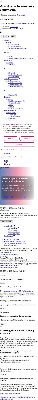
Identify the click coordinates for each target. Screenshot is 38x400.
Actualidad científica (11, 79)
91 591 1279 (14, 27)
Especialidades (9, 111)
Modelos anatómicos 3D (16, 101)
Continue (3, 374)
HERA (10, 57)
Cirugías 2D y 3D (14, 103)
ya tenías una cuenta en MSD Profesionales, (16, 291)
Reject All (10, 138)
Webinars (7, 60)
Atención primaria (14, 116)
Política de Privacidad (11, 239)
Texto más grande (14, 232)
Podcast (11, 107)
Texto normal (12, 230)
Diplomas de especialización (17, 48)
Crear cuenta (21, 15)
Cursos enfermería (14, 46)
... (4, 163)
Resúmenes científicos (15, 86)
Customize (19, 144)
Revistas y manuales (15, 83)
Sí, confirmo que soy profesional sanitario (14, 397)
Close (13, 36)
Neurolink (11, 73)
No (4, 283)
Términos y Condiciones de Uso (15, 243)
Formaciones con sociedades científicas (21, 58)
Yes (1, 283)
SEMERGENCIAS (15, 75)
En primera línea (13, 77)
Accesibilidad (9, 226)
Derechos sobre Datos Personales (15, 241)
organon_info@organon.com (25, 23)
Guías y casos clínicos (15, 108)
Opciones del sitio (6, 221)
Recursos (7, 97)
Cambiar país (8, 236)
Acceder (7, 153)
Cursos (6, 40)
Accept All (27, 138)
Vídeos (10, 105)
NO (4, 308)
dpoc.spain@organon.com (9, 267)
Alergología (12, 115)
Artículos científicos (15, 85)
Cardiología (12, 118)
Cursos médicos (13, 44)
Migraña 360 (12, 95)
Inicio (6, 161)
